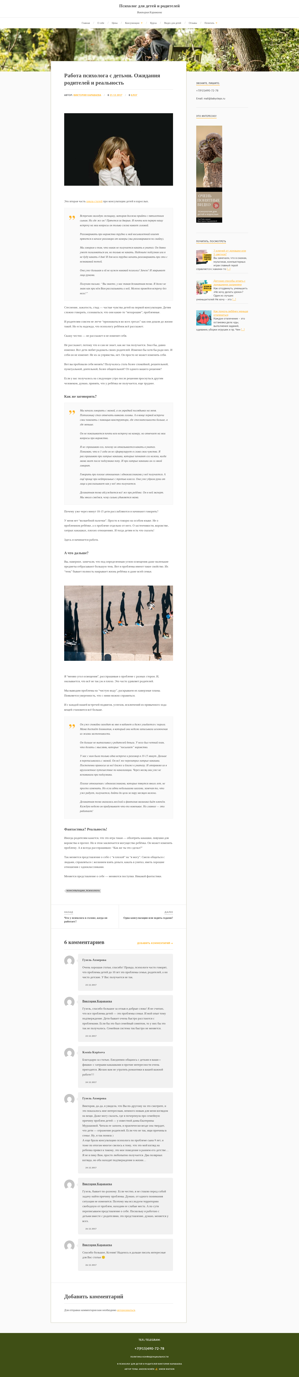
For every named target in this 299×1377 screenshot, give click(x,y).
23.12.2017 (91, 985)
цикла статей (94, 201)
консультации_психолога (83, 891)
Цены (114, 23)
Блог (134, 95)
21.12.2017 (116, 95)
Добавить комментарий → (155, 943)
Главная (86, 23)
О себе (100, 23)
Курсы (153, 23)
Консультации (132, 23)
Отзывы (193, 23)
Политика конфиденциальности (149, 1357)
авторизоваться (126, 1310)
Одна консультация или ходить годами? (148, 918)
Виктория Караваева (87, 95)
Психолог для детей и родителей (149, 6)
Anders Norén (147, 1369)
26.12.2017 (91, 1229)
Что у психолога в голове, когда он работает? (85, 919)
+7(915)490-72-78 (149, 1348)
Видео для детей (172, 23)
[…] (228, 269)
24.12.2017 (91, 1082)
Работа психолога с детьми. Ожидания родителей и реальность (112, 78)
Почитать (209, 23)
